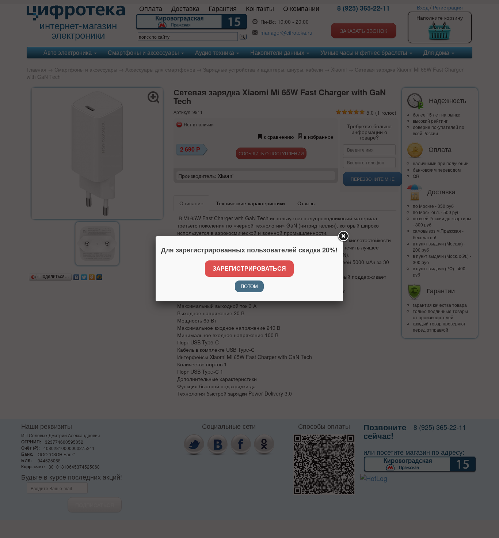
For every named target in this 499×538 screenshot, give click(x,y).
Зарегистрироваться (249, 268)
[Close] (343, 236)
